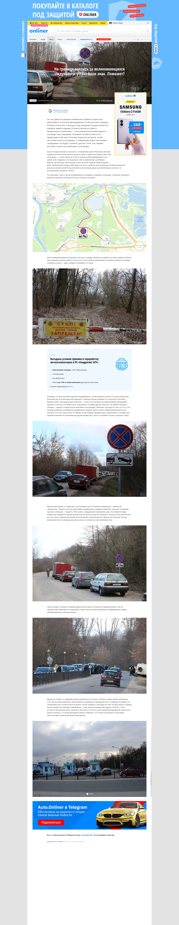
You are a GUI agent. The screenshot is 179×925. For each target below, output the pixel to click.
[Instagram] (138, 39)
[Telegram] (134, 39)
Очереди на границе (77, 841)
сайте (71, 386)
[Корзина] (148, 31)
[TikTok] (145, 39)
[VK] (142, 39)
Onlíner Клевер (117, 23)
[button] (87, 794)
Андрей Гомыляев (106, 100)
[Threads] (149, 39)
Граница (67, 841)
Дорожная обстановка (55, 841)
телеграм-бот (87, 835)
